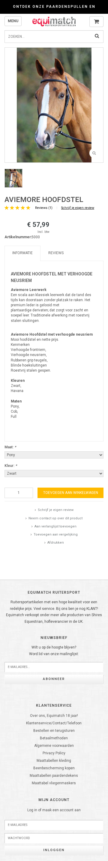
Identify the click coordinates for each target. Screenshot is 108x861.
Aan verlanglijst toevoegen (55, 526)
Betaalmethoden (54, 738)
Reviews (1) (43, 208)
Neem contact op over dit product (55, 518)
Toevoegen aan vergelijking (56, 534)
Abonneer (54, 679)
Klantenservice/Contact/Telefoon (54, 723)
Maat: (10, 447)
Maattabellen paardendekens (54, 775)
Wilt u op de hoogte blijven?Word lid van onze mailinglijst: (54, 650)
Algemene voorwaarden (54, 746)
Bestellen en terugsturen (54, 731)
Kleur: (10, 466)
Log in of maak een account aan (54, 810)
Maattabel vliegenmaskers (54, 783)
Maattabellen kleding (54, 761)
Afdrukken (55, 543)
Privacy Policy (54, 753)
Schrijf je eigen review (77, 208)
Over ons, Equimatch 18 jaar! (54, 716)
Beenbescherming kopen (54, 768)
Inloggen (53, 850)
